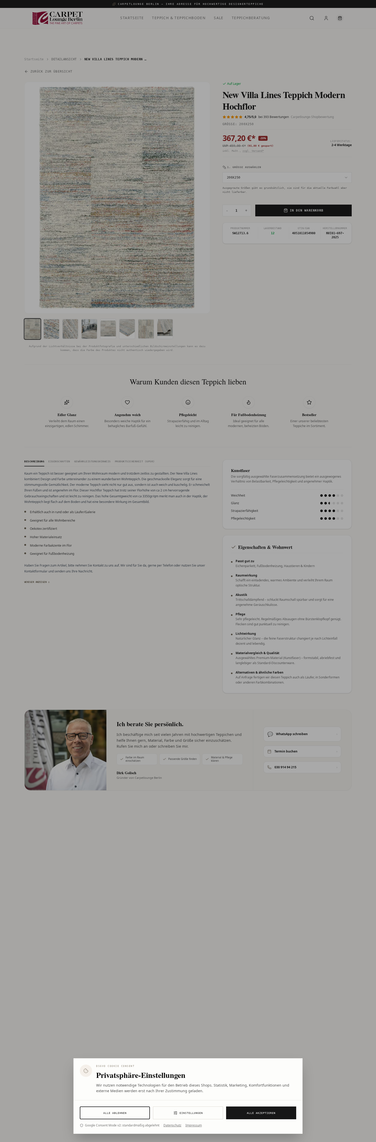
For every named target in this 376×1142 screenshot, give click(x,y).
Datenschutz (172, 1125)
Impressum (193, 1125)
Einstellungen (191, 1113)
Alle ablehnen (115, 1113)
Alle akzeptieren (261, 1113)
